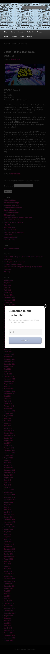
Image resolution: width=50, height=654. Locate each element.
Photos (39, 32)
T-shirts (29, 36)
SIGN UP (25, 340)
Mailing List (30, 32)
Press (22, 36)
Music (6, 36)
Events (13, 32)
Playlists (14, 36)
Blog (5, 32)
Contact (20, 32)
